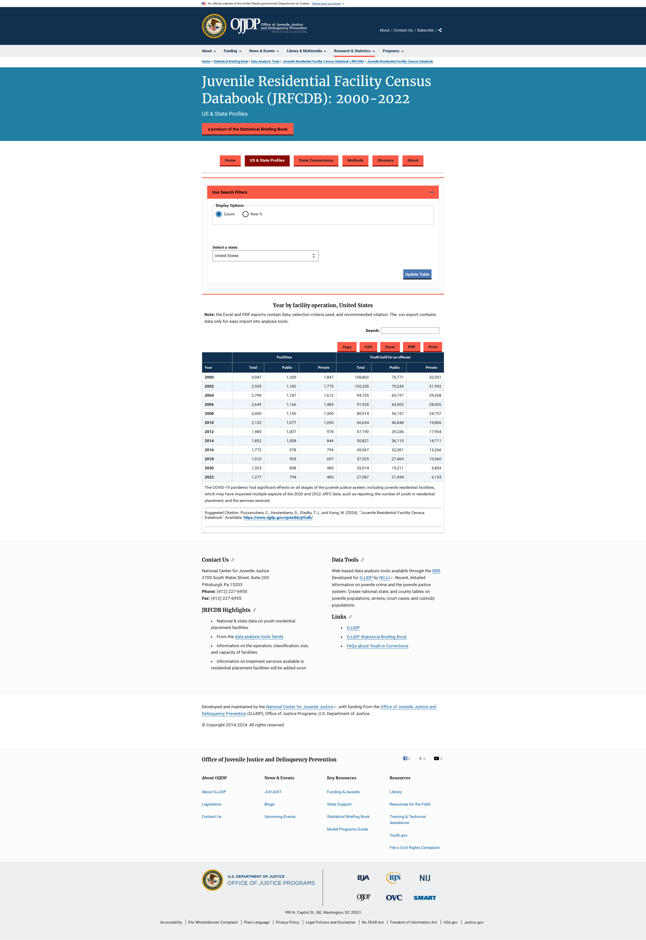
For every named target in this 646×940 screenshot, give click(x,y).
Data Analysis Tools (265, 61)
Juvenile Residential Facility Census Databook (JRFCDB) (323, 61)
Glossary (385, 160)
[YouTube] (439, 761)
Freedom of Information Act (413, 922)
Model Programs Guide (347, 829)
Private (324, 367)
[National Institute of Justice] (425, 882)
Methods (355, 160)
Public (287, 367)
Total (253, 367)
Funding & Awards (343, 791)
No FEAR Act (373, 922)
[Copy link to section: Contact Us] (231, 559)
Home (206, 61)
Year (208, 367)
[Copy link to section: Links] (349, 616)
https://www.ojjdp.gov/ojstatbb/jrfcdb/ (278, 517)
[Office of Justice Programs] (214, 26)
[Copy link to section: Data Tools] (361, 559)
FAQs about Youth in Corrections (378, 645)
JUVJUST (273, 791)
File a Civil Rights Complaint (415, 847)
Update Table (417, 274)
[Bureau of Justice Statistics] (394, 885)
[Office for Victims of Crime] (394, 901)
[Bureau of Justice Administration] (363, 882)
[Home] (269, 26)
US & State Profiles (267, 160)
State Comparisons (316, 160)
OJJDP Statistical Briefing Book (377, 636)
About (385, 30)
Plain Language (257, 922)
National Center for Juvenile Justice (299, 706)
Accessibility (171, 922)
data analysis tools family (259, 636)
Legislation (212, 804)
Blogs (269, 804)
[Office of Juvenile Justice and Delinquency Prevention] (363, 902)
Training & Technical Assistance (408, 819)
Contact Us (403, 30)
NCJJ (384, 577)
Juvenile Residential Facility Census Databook (400, 61)
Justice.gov (473, 922)
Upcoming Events (279, 816)
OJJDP (366, 577)
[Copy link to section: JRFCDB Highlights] (253, 609)
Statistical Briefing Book (230, 61)
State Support (339, 804)
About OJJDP (214, 791)
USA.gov (450, 922)
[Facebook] (408, 761)
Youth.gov (399, 835)
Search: (373, 330)
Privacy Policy (287, 922)
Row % (256, 214)
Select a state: (225, 247)
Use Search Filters (229, 192)
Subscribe (425, 30)
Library (396, 791)
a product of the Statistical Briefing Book (247, 129)
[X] (423, 761)
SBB (436, 570)
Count (229, 214)
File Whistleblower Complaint (213, 922)
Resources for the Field (410, 804)
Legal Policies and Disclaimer (331, 922)
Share (444, 34)
